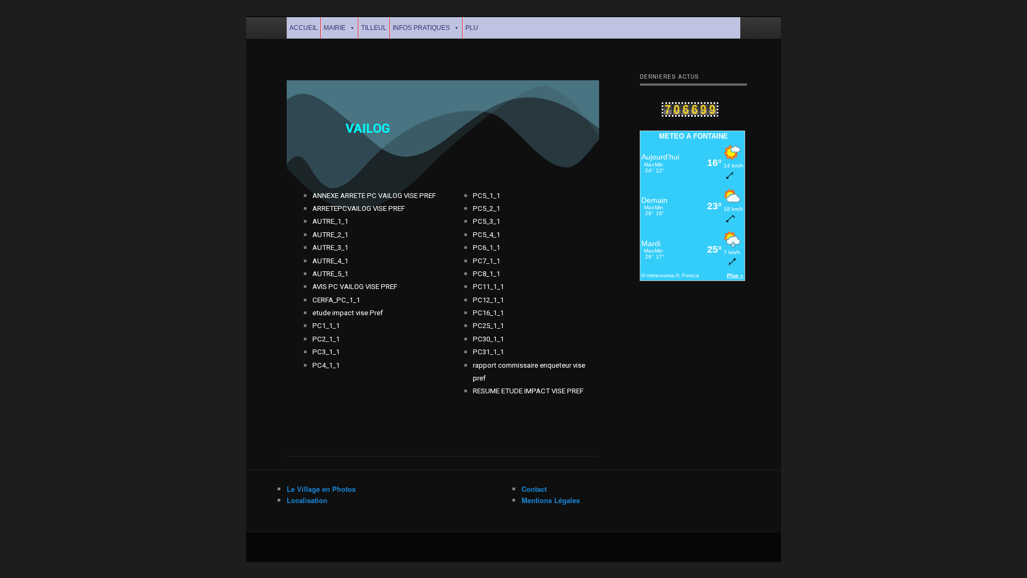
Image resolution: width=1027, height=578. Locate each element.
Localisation (307, 500)
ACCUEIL (303, 28)
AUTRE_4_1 (330, 261)
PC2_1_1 (326, 339)
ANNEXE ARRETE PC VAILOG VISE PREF (374, 196)
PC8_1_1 (486, 274)
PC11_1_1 (488, 287)
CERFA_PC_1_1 (336, 300)
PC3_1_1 (326, 352)
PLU (471, 28)
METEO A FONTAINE (693, 136)
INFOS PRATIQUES (421, 28)
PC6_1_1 (486, 248)
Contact (534, 489)
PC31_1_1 (488, 352)
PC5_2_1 (486, 208)
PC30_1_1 (488, 339)
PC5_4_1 (486, 235)
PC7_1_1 (486, 261)
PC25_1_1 (488, 326)
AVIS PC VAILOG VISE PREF (354, 287)
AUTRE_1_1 (330, 221)
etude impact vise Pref (347, 313)
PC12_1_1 (488, 300)
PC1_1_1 (326, 326)
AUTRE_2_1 (330, 235)
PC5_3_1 (486, 221)
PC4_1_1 (326, 365)
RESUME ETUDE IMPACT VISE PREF (528, 391)
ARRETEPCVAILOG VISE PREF (358, 208)
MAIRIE (335, 28)
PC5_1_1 (486, 196)
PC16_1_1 (488, 313)
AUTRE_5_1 (330, 274)
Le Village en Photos (321, 489)
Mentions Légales (551, 500)
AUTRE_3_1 (330, 248)
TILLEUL (374, 28)
